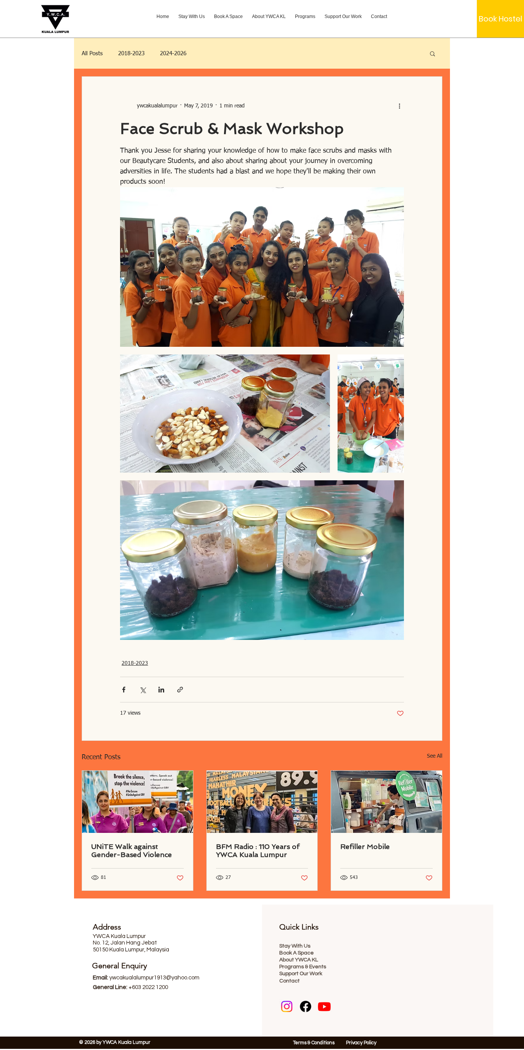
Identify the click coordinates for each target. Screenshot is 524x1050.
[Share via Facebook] (123, 689)
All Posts (92, 53)
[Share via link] (180, 689)
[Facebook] (305, 1006)
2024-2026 (173, 53)
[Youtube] (324, 1006)
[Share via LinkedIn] (161, 689)
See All (434, 756)
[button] (432, 53)
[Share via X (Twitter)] (142, 689)
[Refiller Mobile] (386, 802)
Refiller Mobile (365, 846)
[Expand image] (262, 267)
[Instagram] (286, 1006)
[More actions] (399, 105)
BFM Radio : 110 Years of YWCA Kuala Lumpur (258, 850)
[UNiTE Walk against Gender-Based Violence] (137, 802)
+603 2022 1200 (148, 987)
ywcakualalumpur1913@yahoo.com (154, 978)
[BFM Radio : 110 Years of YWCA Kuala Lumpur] (262, 802)
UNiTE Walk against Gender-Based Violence (131, 850)
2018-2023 (131, 53)
